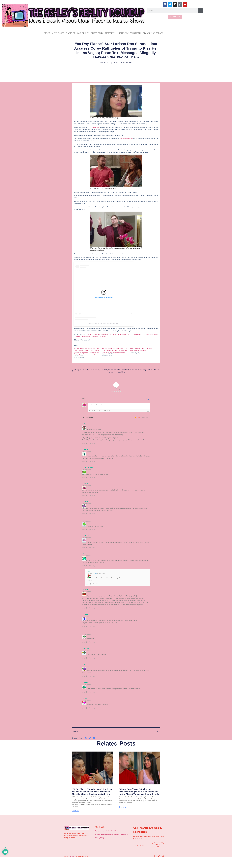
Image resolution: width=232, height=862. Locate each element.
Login (148, 399)
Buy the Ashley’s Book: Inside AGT (105, 831)
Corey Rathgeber (143, 370)
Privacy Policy (99, 838)
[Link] (110, 411)
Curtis (85, 502)
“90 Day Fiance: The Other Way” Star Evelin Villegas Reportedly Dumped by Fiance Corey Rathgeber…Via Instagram (114, 350)
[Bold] (90, 411)
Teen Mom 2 (135, 33)
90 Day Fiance (57, 33)
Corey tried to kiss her (126, 138)
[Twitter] (170, 4)
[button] (86, 738)
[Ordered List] (100, 411)
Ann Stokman (88, 468)
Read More (75, 811)
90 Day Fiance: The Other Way (118, 370)
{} (112, 410)
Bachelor (70, 33)
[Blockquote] (105, 411)
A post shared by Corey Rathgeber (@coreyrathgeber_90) (103, 323)
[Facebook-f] (155, 856)
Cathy (85, 589)
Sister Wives (97, 33)
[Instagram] (175, 4)
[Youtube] (185, 4)
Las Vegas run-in (94, 127)
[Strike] (97, 411)
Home (47, 33)
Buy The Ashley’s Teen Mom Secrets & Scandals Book (112, 834)
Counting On (83, 33)
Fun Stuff (109, 33)
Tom (95, 573)
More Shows (157, 33)
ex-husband (119, 207)
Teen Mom (124, 33)
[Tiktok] (180, 4)
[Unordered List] (102, 411)
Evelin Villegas (154, 370)
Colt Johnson (132, 370)
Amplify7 (72, 856)
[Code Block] (107, 411)
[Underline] (95, 411)
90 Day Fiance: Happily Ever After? (96, 370)
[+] (115, 410)
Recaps (146, 33)
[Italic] (92, 411)
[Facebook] (165, 4)
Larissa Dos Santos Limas (116, 372)
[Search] (200, 10)
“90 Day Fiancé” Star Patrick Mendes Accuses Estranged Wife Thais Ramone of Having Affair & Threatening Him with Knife (139, 791)
